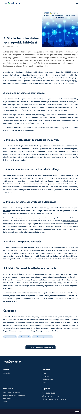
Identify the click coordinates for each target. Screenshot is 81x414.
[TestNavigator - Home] (11, 3)
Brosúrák (45, 376)
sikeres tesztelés (24, 320)
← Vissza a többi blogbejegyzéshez (40, 347)
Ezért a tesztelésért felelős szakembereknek (33, 154)
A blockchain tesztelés (11, 99)
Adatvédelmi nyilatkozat (12, 392)
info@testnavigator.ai (52, 396)
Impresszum (7, 398)
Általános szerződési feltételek (14, 395)
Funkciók (6, 373)
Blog (44, 373)
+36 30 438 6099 (50, 393)
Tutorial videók (47, 379)
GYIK (5, 402)
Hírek (44, 383)
